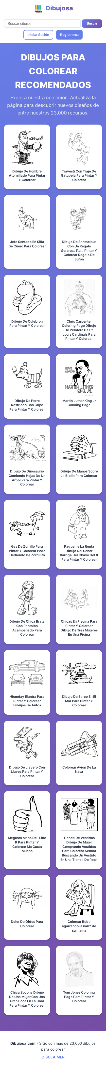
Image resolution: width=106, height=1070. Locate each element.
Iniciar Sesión (38, 35)
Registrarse (69, 35)
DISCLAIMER (53, 1057)
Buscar (92, 23)
